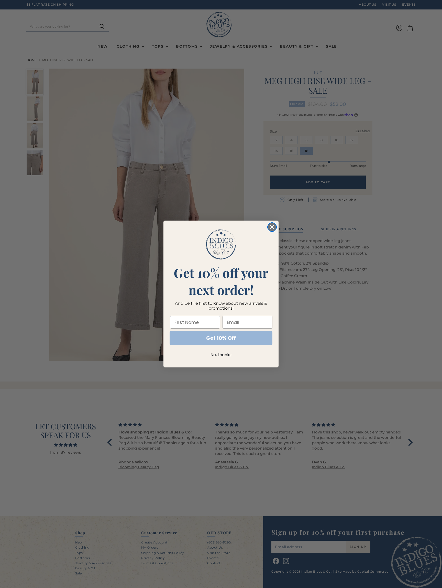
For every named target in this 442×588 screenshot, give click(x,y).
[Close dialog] (272, 227)
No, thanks (221, 355)
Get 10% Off (221, 338)
